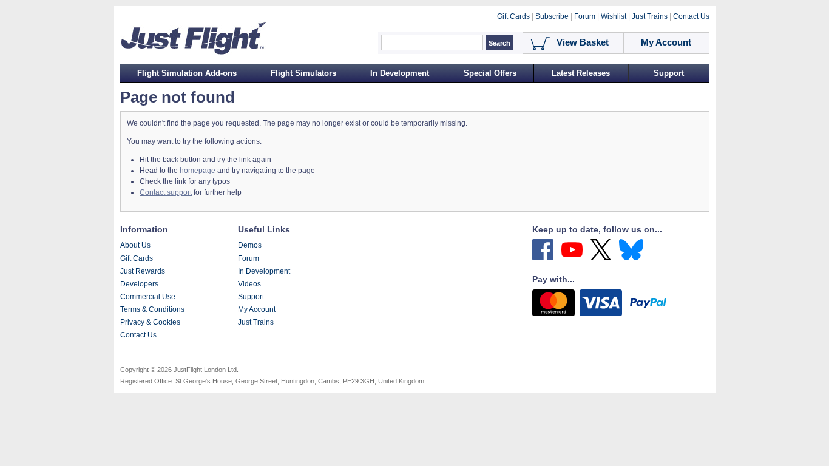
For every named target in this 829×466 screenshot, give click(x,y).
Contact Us (138, 335)
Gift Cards (136, 258)
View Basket (583, 42)
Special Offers (490, 73)
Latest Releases (581, 73)
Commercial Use (147, 296)
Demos (250, 245)
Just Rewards (142, 271)
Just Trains (256, 322)
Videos (249, 284)
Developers (139, 284)
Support (669, 73)
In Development (399, 73)
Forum (248, 258)
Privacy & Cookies (150, 322)
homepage (197, 170)
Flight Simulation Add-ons (187, 73)
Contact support (166, 192)
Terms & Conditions (152, 309)
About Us (135, 245)
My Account (257, 309)
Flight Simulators (303, 73)
